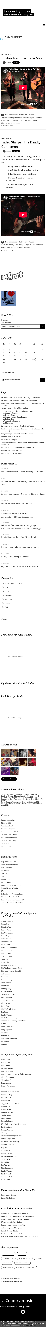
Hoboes (4, 1044)
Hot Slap (4, 1024)
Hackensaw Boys (7, 1101)
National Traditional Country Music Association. (19, 1237)
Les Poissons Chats (8, 965)
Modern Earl (6, 1098)
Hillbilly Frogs (6, 989)
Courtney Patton (7, 1177)
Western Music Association (11, 1222)
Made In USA (6, 823)
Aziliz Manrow (6, 997)
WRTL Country (6, 868)
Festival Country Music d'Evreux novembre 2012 (19, 798)
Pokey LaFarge (7, 1121)
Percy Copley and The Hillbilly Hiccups (16, 1074)
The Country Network (9, 865)
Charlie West (6, 927)
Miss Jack (4, 1033)
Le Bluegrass (8, 423)
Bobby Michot (6, 1162)
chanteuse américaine (9, 1258)
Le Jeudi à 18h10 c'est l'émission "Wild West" (17, 448)
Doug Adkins (6, 1083)
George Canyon (7, 1130)
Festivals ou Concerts (13, 583)
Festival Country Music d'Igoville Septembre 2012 (20, 796)
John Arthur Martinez (9, 1156)
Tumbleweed (6, 939)
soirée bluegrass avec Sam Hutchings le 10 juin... (22, 471)
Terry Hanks (6, 983)
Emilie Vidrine (6, 1015)
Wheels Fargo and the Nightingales (14, 1124)
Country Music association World (13, 1225)
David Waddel (6, 1118)
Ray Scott (4, 1148)
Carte (4, 619)
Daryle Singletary (8, 1139)
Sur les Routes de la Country (12, 903)
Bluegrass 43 (6, 1003)
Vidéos (7, 603)
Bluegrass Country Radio (10, 897)
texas (20, 1267)
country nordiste (25, 247)
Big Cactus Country (8, 862)
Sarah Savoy (6, 1159)
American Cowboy (8, 826)
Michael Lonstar (7, 1145)
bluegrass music (26, 1258)
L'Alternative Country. (11, 421)
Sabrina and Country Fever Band (13, 1021)
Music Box (5, 871)
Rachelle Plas (6, 1041)
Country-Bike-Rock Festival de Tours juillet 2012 (19, 794)
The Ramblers (6, 951)
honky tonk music (8, 1267)
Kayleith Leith (6, 1127)
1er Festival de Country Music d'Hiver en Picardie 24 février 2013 (22, 804)
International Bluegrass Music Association (17, 1216)
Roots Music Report (8, 1195)
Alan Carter (5, 945)
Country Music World (9, 835)
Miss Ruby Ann (7, 1168)
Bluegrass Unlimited (9, 838)
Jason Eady (5, 1180)
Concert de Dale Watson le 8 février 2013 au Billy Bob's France (22, 800)
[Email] (23, 1312)
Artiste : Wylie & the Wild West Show (14, 408)
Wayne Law (5, 1063)
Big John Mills (6, 1153)
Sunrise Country (7, 991)
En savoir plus (29, 1325)
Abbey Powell (6, 1080)
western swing (31, 1267)
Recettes (8, 599)
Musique (8, 595)
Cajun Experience (8, 1006)
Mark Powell (6, 1174)
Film (6, 587)
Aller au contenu (9, 2)
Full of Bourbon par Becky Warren (16, 503)
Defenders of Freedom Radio (12, 894)
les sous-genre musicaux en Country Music (17, 411)
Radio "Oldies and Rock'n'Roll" (12, 900)
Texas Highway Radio (9, 888)
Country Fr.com (7, 843)
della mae (10, 118)
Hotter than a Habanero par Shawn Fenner (20, 547)
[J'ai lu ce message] (44, 1321)
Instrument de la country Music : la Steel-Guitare (19, 400)
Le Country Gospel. (10, 413)
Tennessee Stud (7, 942)
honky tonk (22, 1254)
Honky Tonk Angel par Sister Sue (16, 556)
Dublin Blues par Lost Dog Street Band (18, 537)
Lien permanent (11, 115)
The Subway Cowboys (9, 1018)
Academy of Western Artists (12, 1234)
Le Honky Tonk (9, 415)
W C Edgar (5, 1133)
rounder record (15, 123)
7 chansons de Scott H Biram (14, 513)
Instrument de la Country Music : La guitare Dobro (20, 398)
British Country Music (9, 1231)
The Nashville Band (8, 1009)
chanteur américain (22, 1263)
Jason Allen (5, 1065)
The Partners (6, 953)
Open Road (5, 959)
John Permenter (7, 1068)
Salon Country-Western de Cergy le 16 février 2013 (20, 802)
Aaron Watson (6, 1106)
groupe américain (8, 1254)
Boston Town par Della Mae (21, 58)
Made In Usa (6, 847)
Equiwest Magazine (8, 829)
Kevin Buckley (6, 980)
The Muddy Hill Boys (9, 1038)
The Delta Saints (7, 1077)
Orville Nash (6, 1115)
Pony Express (6, 1030)
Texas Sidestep (7, 921)
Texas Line (5, 924)
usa (25, 120)
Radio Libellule (7, 882)
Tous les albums (9, 779)
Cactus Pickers (6, 930)
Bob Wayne (5, 1165)
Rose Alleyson (6, 936)
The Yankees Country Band (11, 968)
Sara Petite (5, 1089)
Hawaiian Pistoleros (9, 948)
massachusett (18, 120)
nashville (39, 1258)
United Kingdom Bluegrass (11, 1228)
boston (9, 120)
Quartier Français (8, 995)
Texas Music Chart (8, 1198)
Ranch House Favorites (10, 1092)
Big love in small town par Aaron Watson (19, 566)
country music (7, 1263)
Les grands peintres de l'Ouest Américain (17, 434)
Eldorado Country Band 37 (11, 971)
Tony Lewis (5, 1150)
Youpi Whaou (6, 962)
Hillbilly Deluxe (7, 1112)
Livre (7, 591)
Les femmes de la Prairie (11, 437)
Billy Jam (4, 977)
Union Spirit (5, 974)
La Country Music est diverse (12, 453)
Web (6, 607)
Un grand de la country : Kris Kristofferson (17, 426)
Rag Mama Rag (7, 1071)
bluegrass (5, 123)
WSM (3, 891)
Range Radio (6, 879)
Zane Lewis (5, 1060)
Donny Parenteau (8, 1086)
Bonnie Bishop (6, 1095)
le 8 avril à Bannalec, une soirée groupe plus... (21, 525)
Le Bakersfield (8, 419)
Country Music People (9, 841)
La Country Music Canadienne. (15, 417)
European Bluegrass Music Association (16, 1213)
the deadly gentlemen (14, 245)
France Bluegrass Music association (15, 1219)
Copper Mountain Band (10, 1104)
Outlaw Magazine (8, 820)
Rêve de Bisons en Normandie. (13, 450)
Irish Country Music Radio (11, 885)
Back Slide (5, 986)
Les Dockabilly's (7, 1027)
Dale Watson (6, 1109)
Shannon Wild (6, 956)
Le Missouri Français (9, 440)
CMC (3, 876)
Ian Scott (4, 1012)
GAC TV (4, 874)
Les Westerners (7, 933)
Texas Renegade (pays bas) (11, 1136)
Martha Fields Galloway (10, 1142)
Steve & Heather (7, 1000)
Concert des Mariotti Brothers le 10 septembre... (23, 494)
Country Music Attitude (10, 832)
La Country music (17, 11)
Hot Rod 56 (5, 1035)
